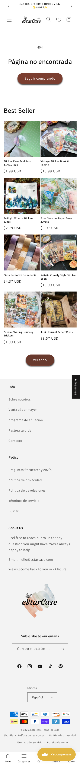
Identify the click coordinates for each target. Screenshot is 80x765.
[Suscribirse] (62, 648)
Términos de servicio (24, 500)
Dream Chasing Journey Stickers (18, 333)
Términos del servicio (30, 742)
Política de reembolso (31, 735)
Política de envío (57, 742)
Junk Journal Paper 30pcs (57, 332)
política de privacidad (25, 480)
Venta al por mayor (23, 409)
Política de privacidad (62, 735)
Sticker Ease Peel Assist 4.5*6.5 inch (18, 163)
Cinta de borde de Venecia (20, 275)
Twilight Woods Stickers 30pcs (19, 220)
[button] (9, 20)
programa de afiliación (26, 420)
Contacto (15, 440)
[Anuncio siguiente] (72, 5)
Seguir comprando (40, 78)
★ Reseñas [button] (76, 386)
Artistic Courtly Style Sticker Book (58, 277)
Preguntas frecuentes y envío (30, 470)
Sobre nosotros (20, 399)
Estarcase (36, 729)
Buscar (14, 511)
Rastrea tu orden (21, 430)
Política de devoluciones (27, 490)
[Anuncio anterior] (8, 5)
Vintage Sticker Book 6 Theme (55, 163)
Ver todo (40, 359)
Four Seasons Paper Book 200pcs (56, 220)
